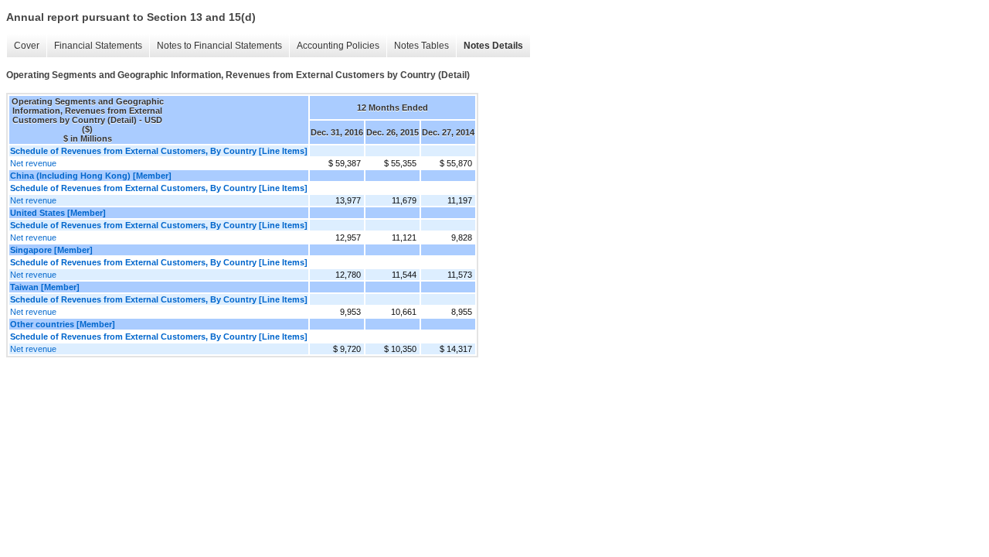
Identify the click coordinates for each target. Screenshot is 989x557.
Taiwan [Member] (45, 287)
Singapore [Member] (51, 250)
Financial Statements (98, 45)
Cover (26, 45)
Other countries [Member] (62, 324)
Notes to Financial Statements (219, 45)
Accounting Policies (338, 45)
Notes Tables (421, 45)
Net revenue (33, 163)
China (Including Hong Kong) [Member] (91, 175)
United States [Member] (58, 212)
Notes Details (493, 45)
